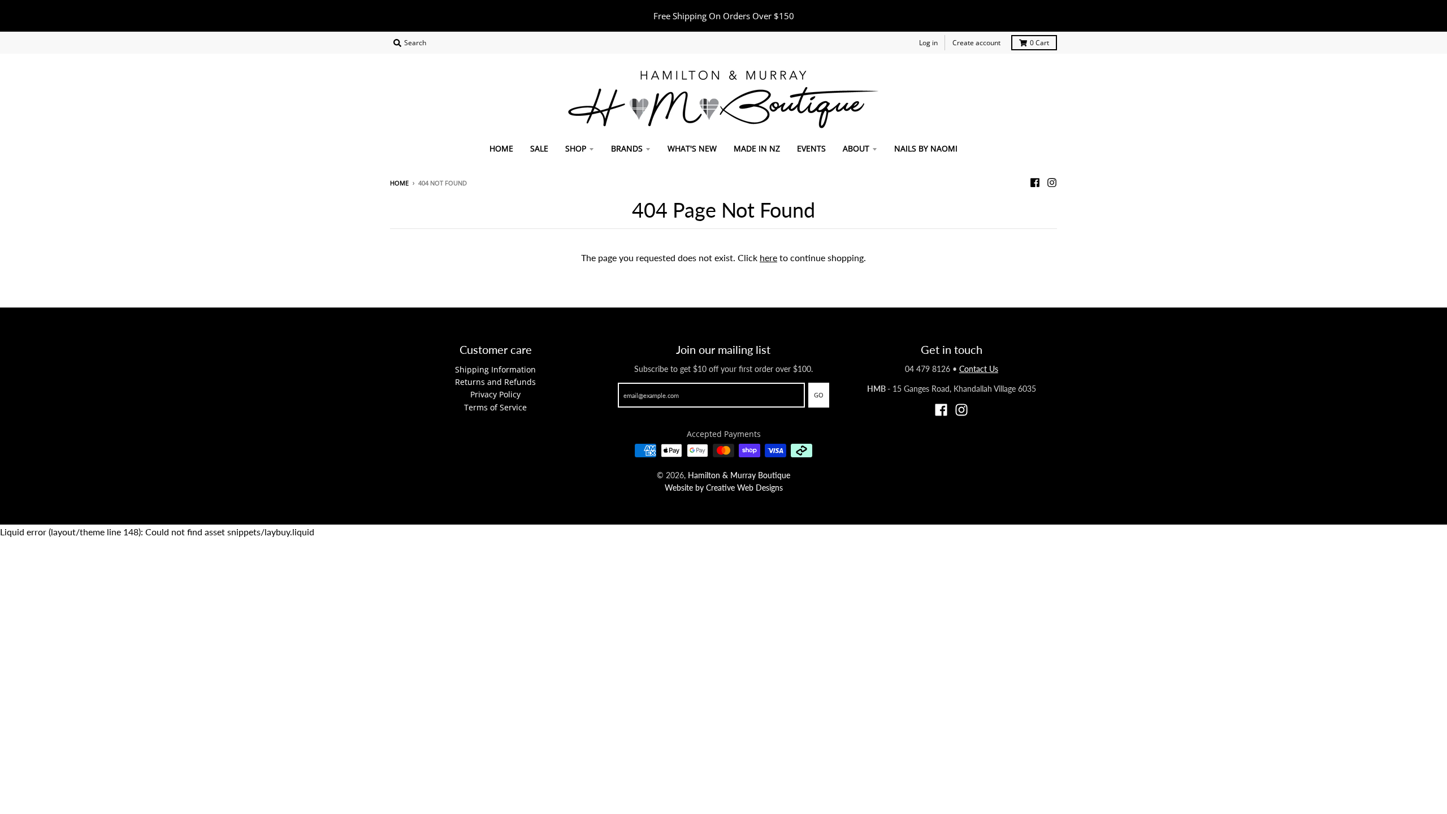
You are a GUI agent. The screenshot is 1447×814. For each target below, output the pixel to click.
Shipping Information (495, 369)
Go (819, 395)
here (768, 257)
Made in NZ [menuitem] (757, 148)
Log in (928, 42)
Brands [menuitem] (627, 148)
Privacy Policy (495, 394)
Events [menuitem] (811, 148)
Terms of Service (495, 407)
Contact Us (978, 369)
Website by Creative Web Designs (724, 487)
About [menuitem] (856, 148)
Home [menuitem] (501, 148)
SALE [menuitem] (539, 148)
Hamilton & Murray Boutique (739, 475)
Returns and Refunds (495, 381)
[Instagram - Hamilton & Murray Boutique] (1052, 182)
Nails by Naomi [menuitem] (926, 148)
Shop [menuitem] (575, 148)
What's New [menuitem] (692, 148)
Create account (976, 42)
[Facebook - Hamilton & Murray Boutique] (1035, 182)
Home (399, 183)
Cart (1039, 42)
